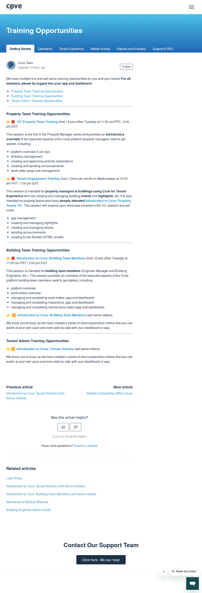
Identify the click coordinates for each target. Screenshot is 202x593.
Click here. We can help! (101, 559)
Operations (45, 48)
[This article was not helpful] (75, 427)
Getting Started (20, 48)
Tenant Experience (71, 48)
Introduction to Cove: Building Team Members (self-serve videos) (51, 494)
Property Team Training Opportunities (37, 91)
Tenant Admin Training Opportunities (36, 100)
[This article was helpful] (63, 427)
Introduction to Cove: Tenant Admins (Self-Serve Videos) (45, 486)
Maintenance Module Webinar (27, 502)
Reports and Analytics (131, 48)
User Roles (14, 478)
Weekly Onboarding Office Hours (110, 393)
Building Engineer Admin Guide (28, 509)
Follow (126, 67)
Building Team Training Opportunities (37, 96)
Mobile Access (100, 48)
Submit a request (85, 445)
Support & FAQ (163, 48)
